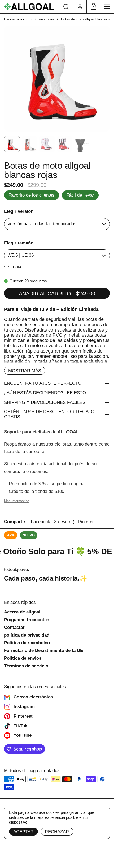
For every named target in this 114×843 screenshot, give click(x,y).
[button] (66, 6)
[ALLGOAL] (29, 7)
